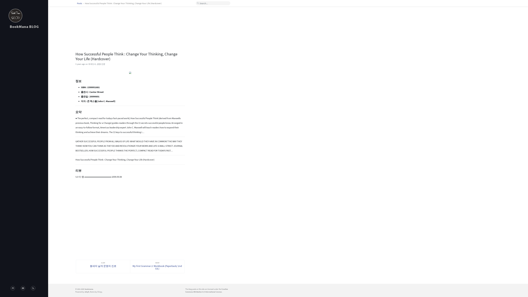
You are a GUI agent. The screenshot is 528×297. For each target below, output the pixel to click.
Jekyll (86, 292)
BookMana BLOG (24, 26)
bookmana (89, 289)
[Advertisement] (24, 55)
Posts (79, 3)
